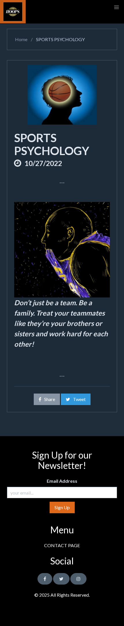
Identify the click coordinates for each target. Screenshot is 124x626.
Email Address (62, 481)
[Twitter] (61, 579)
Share (49, 399)
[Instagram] (78, 579)
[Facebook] (44, 579)
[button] (116, 7)
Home (20, 39)
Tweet (79, 399)
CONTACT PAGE (62, 545)
